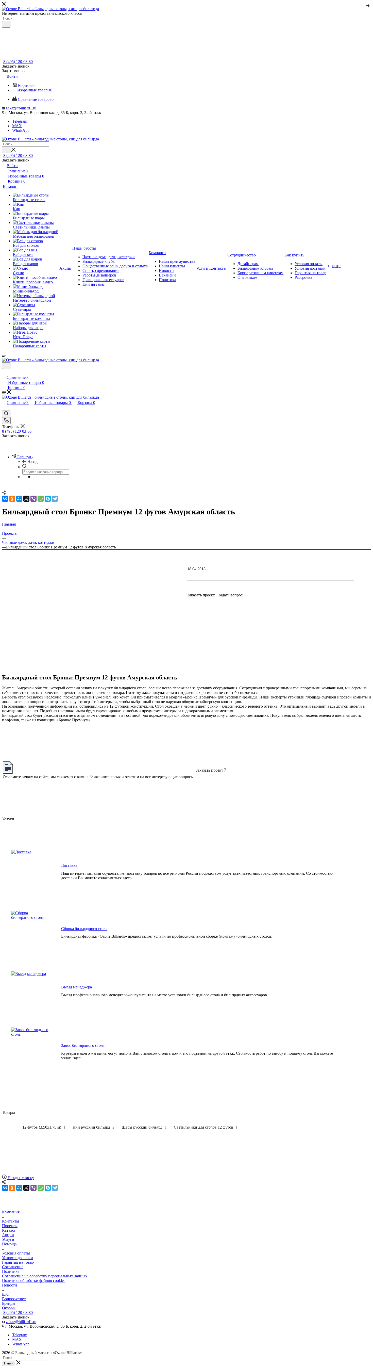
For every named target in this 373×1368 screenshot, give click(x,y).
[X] (26, 1188)
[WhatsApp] (41, 1188)
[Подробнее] (368, 5)
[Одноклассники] (12, 1188)
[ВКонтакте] (5, 1188)
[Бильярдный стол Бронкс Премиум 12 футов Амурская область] (186, 684)
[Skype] (48, 1188)
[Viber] (33, 1188)
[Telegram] (55, 1188)
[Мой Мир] (19, 1188)
